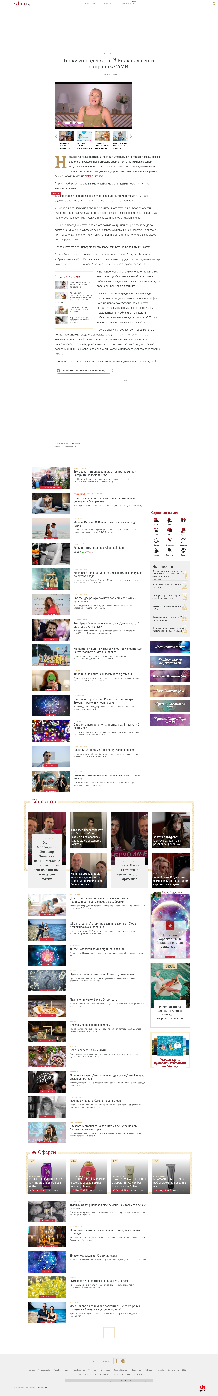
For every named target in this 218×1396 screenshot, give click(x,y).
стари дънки (71, 447)
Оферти (47, 1152)
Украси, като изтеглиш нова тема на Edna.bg (170, 1062)
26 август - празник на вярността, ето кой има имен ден (168, 597)
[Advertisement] (91, 406)
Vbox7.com (92, 1370)
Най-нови (90, 3)
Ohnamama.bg (44, 1370)
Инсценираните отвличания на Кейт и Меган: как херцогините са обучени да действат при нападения (168, 575)
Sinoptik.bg (105, 1370)
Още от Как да (67, 276)
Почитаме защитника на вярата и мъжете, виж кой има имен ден (168, 629)
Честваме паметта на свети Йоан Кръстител (168, 586)
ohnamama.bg (93, 494)
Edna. (21, 4)
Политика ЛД (90, 1374)
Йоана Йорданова (172, 892)
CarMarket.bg (173, 1370)
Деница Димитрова (72, 443)
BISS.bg (185, 1370)
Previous (56, 141)
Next (130, 141)
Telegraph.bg (136, 1370)
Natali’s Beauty (93, 176)
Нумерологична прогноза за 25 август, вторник (167, 618)
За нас (79, 1374)
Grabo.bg (148, 1370)
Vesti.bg (57, 1370)
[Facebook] (116, 1361)
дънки (58, 447)
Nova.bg (67, 1370)
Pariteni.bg (159, 1370)
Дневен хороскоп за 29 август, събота (166, 607)
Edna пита (44, 801)
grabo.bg (78, 544)
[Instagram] (123, 1361)
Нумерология (128, 3)
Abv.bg (32, 1370)
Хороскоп (109, 3)
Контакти (138, 1374)
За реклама (105, 1374)
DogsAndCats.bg (120, 1370)
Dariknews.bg (79, 1370)
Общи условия (41, 1387)
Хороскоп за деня (166, 512)
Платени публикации (121, 1374)
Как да (109, 53)
